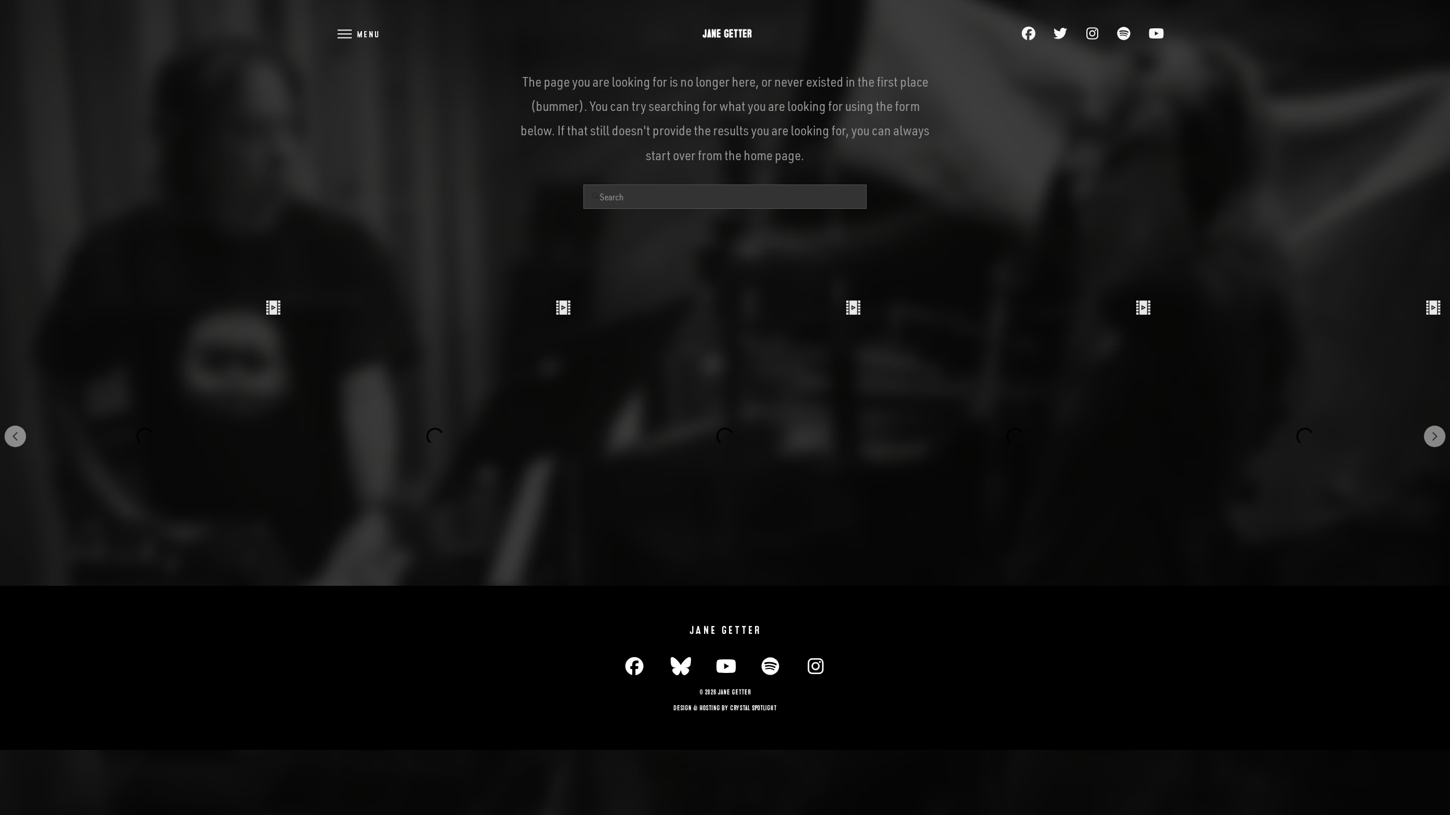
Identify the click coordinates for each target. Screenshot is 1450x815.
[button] (357, 33)
